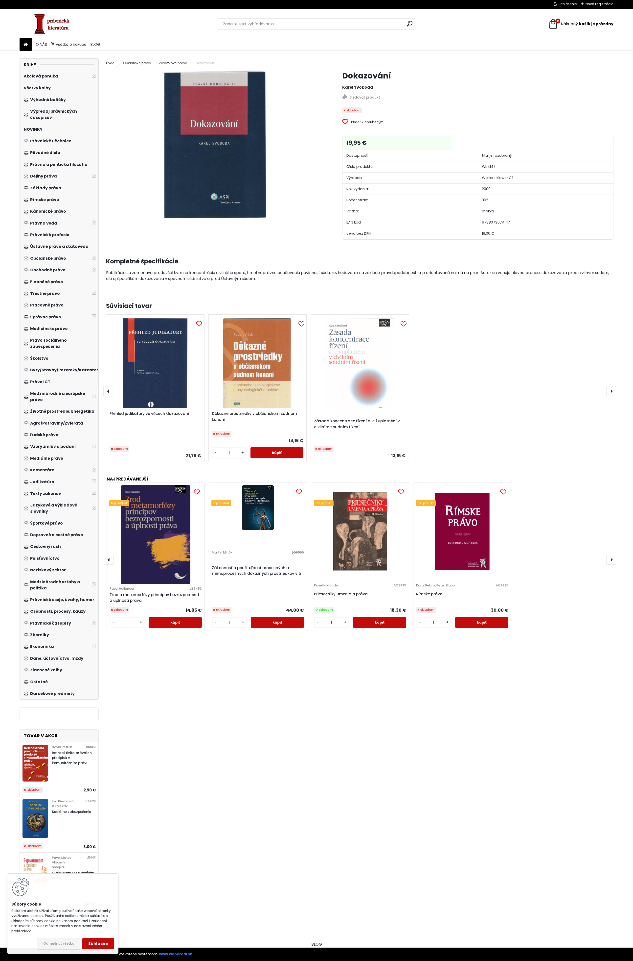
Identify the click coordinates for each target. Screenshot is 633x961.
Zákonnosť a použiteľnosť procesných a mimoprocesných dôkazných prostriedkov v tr (257, 570)
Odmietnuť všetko (58, 943)
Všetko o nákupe (71, 44)
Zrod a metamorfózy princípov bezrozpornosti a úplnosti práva (154, 597)
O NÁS (41, 44)
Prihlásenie (568, 3)
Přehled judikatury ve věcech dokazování (149, 413)
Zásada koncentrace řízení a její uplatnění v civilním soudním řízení (357, 424)
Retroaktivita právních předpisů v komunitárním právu (72, 758)
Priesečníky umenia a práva (341, 594)
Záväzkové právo (173, 63)
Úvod (110, 63)
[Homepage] (26, 44)
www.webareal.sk (175, 954)
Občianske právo (137, 63)
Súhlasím (98, 943)
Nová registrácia (599, 3)
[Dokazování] (216, 145)
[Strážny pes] (477, 97)
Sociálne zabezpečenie (71, 811)
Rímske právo (429, 594)
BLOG (95, 44)
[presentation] (108, 391)
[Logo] (54, 24)
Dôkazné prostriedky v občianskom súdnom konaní (254, 416)
